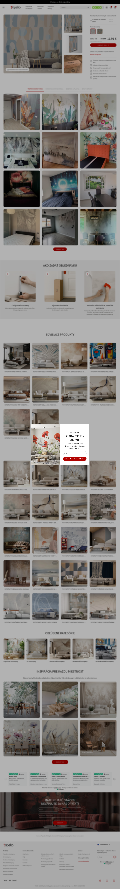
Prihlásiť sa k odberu (74, 459)
